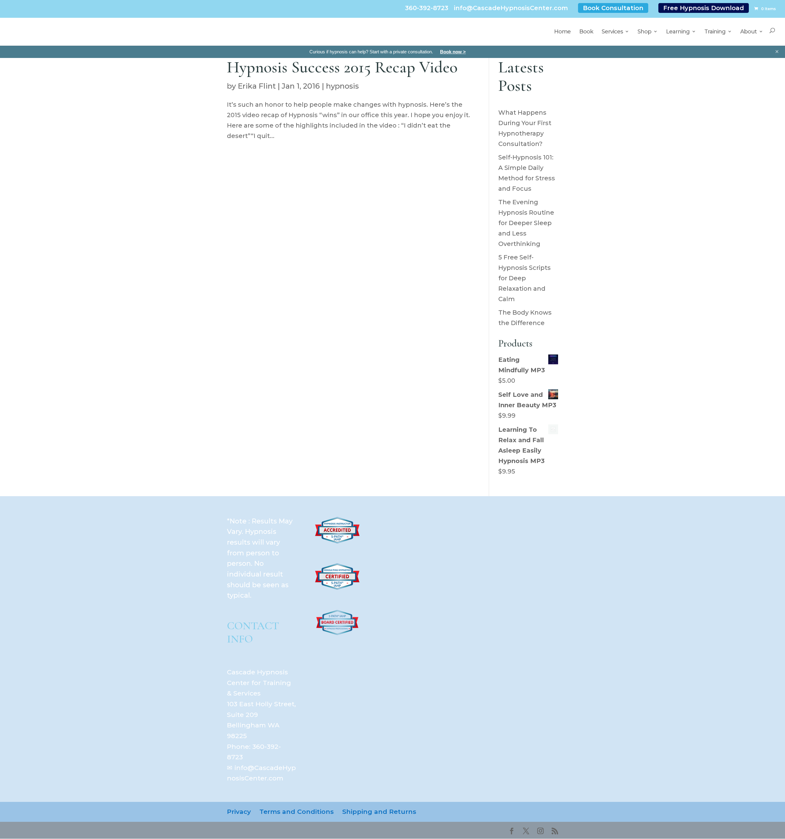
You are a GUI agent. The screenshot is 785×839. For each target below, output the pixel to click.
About (748, 31)
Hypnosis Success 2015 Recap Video (342, 67)
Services (612, 31)
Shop (644, 31)
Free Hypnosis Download (703, 8)
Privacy (239, 811)
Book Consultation (613, 8)
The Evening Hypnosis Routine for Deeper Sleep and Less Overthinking (526, 222)
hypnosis (342, 86)
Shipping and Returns (379, 811)
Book (586, 31)
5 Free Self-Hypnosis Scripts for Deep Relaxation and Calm (524, 278)
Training (715, 31)
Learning (678, 31)
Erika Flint (257, 86)
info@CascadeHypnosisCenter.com (511, 8)
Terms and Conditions (296, 811)
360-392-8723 (426, 8)
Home (562, 31)
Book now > (453, 51)
